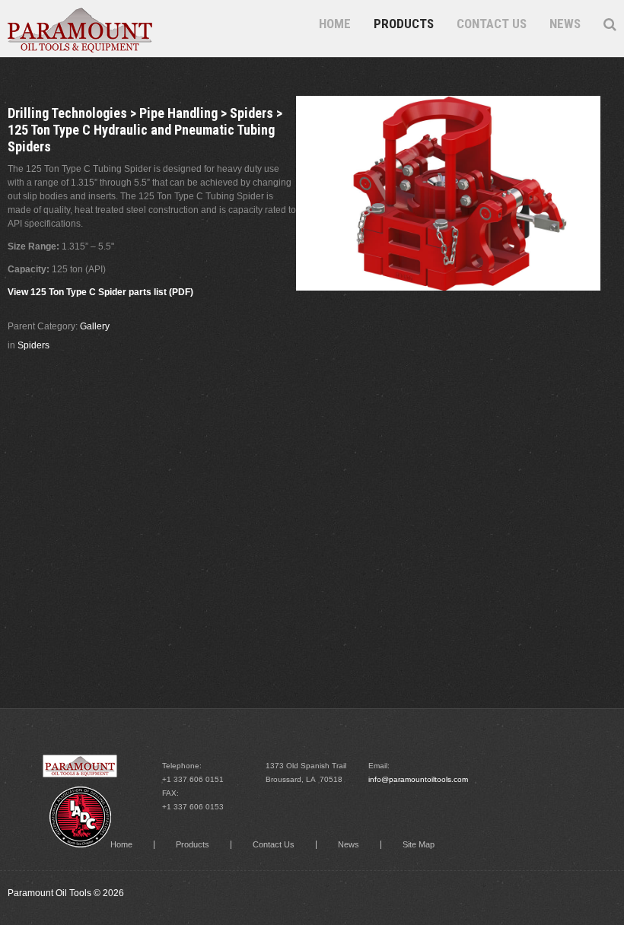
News (565, 23)
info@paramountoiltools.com (418, 779)
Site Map (419, 845)
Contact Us (492, 23)
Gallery (95, 326)
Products (404, 23)
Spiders (33, 345)
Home (335, 23)
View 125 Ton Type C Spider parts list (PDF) (100, 292)
